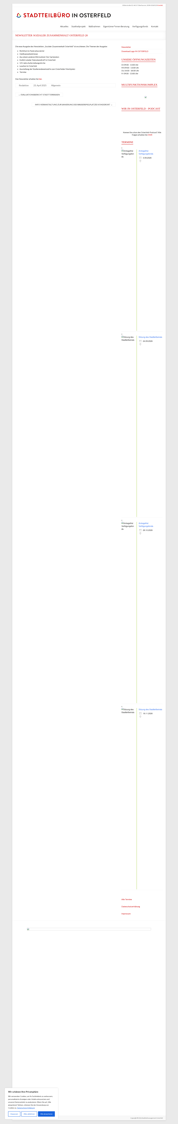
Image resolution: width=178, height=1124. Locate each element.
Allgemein (56, 85)
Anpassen (14, 1114)
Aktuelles (64, 26)
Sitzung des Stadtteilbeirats (150, 337)
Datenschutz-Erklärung (26, 1108)
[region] (31, 1103)
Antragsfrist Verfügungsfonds (146, 152)
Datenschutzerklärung (130, 906)
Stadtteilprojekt (78, 26)
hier (40, 79)
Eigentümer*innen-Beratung (116, 26)
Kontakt (160, 5)
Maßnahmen (94, 26)
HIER (150, 135)
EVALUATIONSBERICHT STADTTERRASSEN (39, 94)
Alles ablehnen (29, 1114)
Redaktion (24, 85)
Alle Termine (126, 899)
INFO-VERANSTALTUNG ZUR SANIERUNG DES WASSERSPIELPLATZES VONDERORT (73, 104)
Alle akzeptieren (46, 1114)
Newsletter (126, 47)
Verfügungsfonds (140, 26)
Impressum (126, 913)
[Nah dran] (55, 1090)
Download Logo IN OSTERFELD (134, 51)
